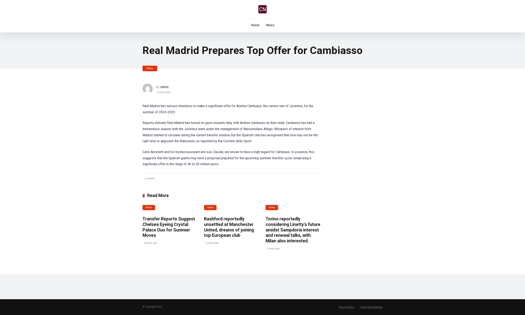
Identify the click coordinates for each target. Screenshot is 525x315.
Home (255, 25)
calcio (164, 87)
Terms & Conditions (371, 307)
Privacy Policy (346, 307)
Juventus (149, 178)
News (270, 25)
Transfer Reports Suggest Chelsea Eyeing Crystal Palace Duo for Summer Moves (169, 227)
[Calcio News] (262, 9)
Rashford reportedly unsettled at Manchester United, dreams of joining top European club (229, 227)
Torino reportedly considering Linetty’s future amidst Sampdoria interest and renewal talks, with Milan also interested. (293, 229)
